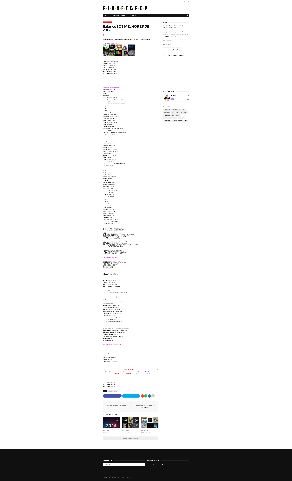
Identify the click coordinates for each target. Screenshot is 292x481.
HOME (106, 15)
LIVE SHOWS (167, 112)
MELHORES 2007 (110, 380)
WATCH (185, 120)
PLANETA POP (109, 477)
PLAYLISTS (178, 115)
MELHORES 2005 (110, 384)
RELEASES (174, 120)
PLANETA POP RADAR (169, 115)
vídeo (125, 292)
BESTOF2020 (167, 109)
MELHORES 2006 (110, 382)
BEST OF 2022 (144, 430)
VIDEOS (180, 120)
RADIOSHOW (167, 120)
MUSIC (172, 112)
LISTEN (183, 109)
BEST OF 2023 (125, 430)
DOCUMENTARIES (176, 109)
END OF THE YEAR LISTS (119, 15)
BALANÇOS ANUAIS (112, 391)
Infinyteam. (132, 477)
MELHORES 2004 (110, 386)
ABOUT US (133, 15)
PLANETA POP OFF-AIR (181, 112)
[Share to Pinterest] (153, 395)
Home (104, 1)
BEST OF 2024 (106, 430)
